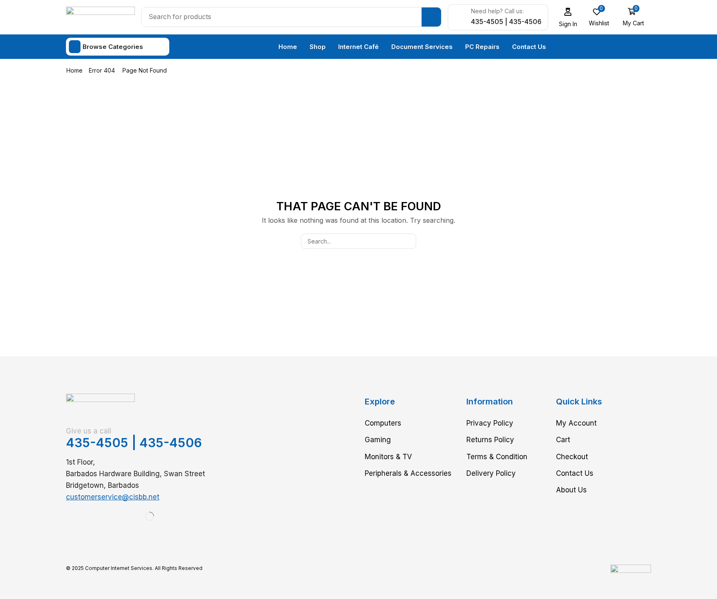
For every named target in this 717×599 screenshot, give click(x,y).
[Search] (431, 17)
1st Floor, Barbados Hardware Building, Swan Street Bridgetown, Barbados (135, 473)
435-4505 (97, 442)
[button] (568, 17)
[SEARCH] (408, 241)
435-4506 (170, 442)
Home (74, 70)
